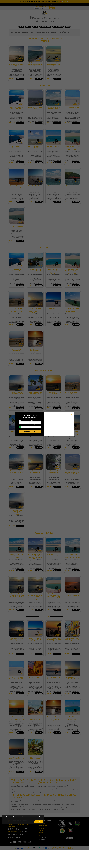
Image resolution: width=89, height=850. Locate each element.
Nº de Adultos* (33, 424)
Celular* (20, 424)
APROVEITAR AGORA (30, 431)
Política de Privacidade (15, 817)
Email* (31, 420)
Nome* (20, 420)
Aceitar (39, 821)
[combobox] (21, 427)
